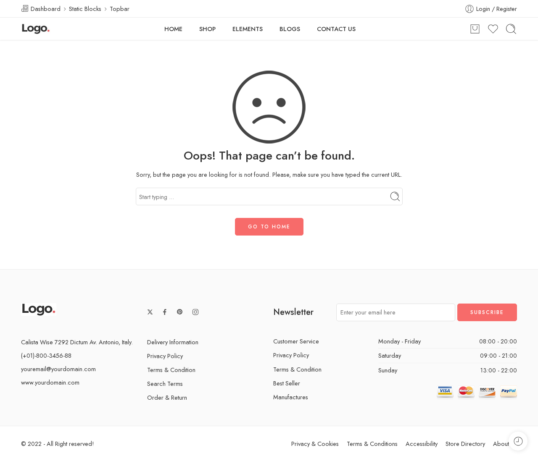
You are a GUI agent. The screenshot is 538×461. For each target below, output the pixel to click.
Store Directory (465, 443)
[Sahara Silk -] (35, 29)
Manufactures (290, 397)
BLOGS (290, 28)
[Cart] (475, 29)
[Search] (511, 29)
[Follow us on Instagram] (195, 312)
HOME (173, 28)
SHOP (207, 28)
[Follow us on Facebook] (164, 312)
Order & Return (167, 397)
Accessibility (422, 443)
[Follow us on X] (150, 312)
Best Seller (286, 383)
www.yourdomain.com (50, 382)
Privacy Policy (165, 355)
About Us (505, 443)
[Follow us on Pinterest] (180, 312)
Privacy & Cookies (315, 443)
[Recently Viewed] (518, 441)
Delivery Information (172, 342)
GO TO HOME (269, 226)
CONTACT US (336, 28)
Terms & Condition (171, 369)
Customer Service (296, 341)
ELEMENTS (247, 28)
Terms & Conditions (372, 443)
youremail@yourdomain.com (58, 368)
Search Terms (165, 383)
